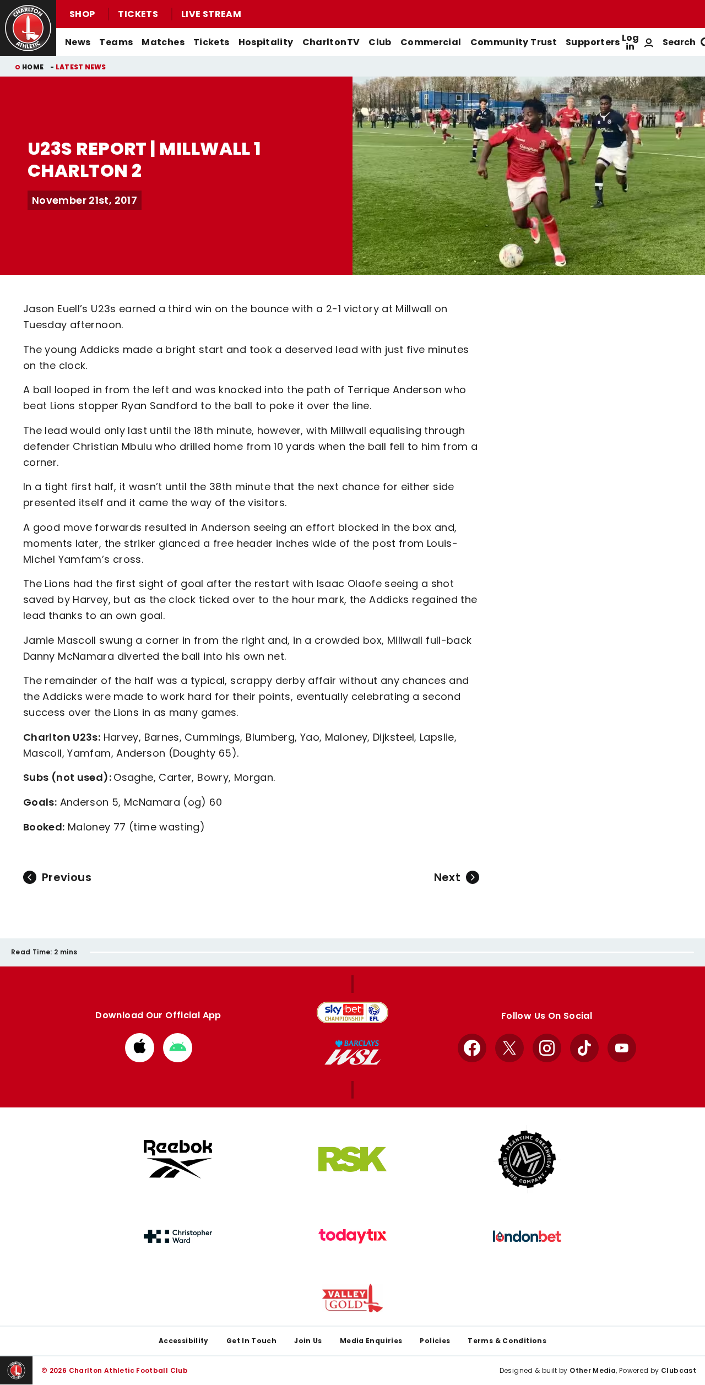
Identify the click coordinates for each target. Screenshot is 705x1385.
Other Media (593, 1370)
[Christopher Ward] (178, 1236)
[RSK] (352, 1159)
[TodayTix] (352, 1236)
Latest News (81, 67)
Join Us (308, 1340)
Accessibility (184, 1340)
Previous (66, 877)
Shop (82, 14)
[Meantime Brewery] (527, 1159)
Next (447, 877)
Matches (163, 42)
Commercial (431, 42)
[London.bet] (527, 1236)
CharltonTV (331, 42)
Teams (116, 42)
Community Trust (513, 42)
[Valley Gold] (352, 1298)
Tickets (138, 14)
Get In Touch (251, 1340)
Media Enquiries (371, 1340)
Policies (435, 1340)
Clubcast (678, 1370)
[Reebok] (178, 1159)
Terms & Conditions (507, 1340)
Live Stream (211, 14)
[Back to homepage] (28, 28)
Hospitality (266, 42)
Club (379, 42)
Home (33, 67)
